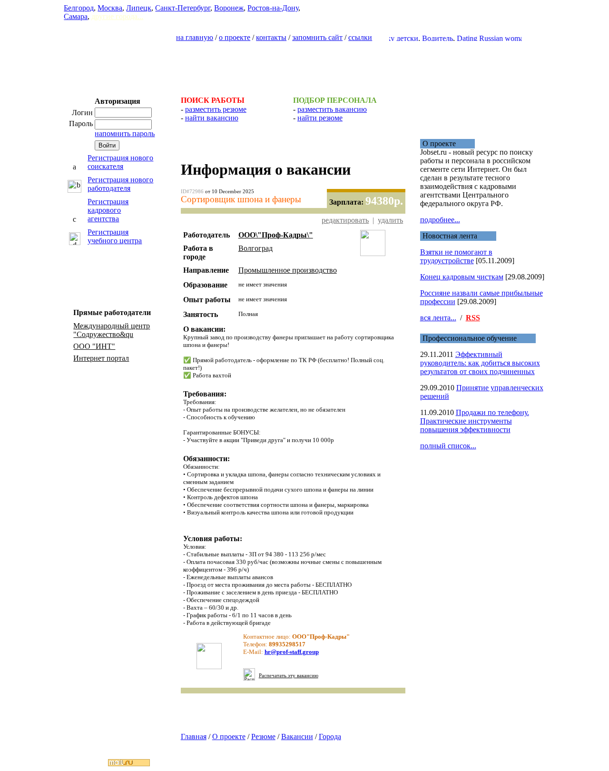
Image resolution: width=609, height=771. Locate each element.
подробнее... (440, 220)
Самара (76, 16)
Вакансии (297, 736)
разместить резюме (215, 109)
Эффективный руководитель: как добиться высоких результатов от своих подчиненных (480, 363)
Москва (110, 8)
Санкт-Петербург (182, 8)
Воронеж (229, 8)
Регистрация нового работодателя (120, 184)
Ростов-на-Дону (272, 8)
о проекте (234, 37)
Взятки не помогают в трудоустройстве (456, 256)
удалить (390, 220)
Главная (193, 736)
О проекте (229, 736)
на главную (194, 37)
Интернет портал (101, 358)
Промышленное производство (287, 270)
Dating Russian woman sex (489, 38)
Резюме (263, 736)
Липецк (138, 8)
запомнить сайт (317, 37)
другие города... (117, 16)
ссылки (360, 37)
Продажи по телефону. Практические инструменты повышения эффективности (474, 421)
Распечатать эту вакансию (288, 675)
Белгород (79, 8)
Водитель (428, 38)
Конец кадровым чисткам (461, 277)
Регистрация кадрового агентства (108, 210)
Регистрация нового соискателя (120, 162)
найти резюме (320, 118)
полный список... (448, 446)
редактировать (345, 220)
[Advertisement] (304, 64)
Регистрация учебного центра (115, 236)
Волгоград (255, 248)
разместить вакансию (332, 109)
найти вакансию (211, 118)
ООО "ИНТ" (94, 346)
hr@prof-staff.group (292, 651)
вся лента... (438, 318)
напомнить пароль (125, 133)
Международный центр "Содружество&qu (111, 330)
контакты (271, 37)
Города (330, 736)
